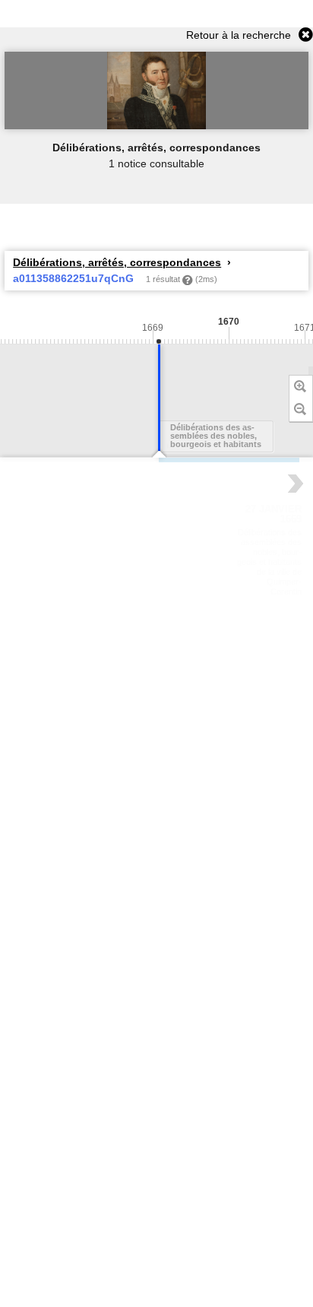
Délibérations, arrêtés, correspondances (117, 262)
